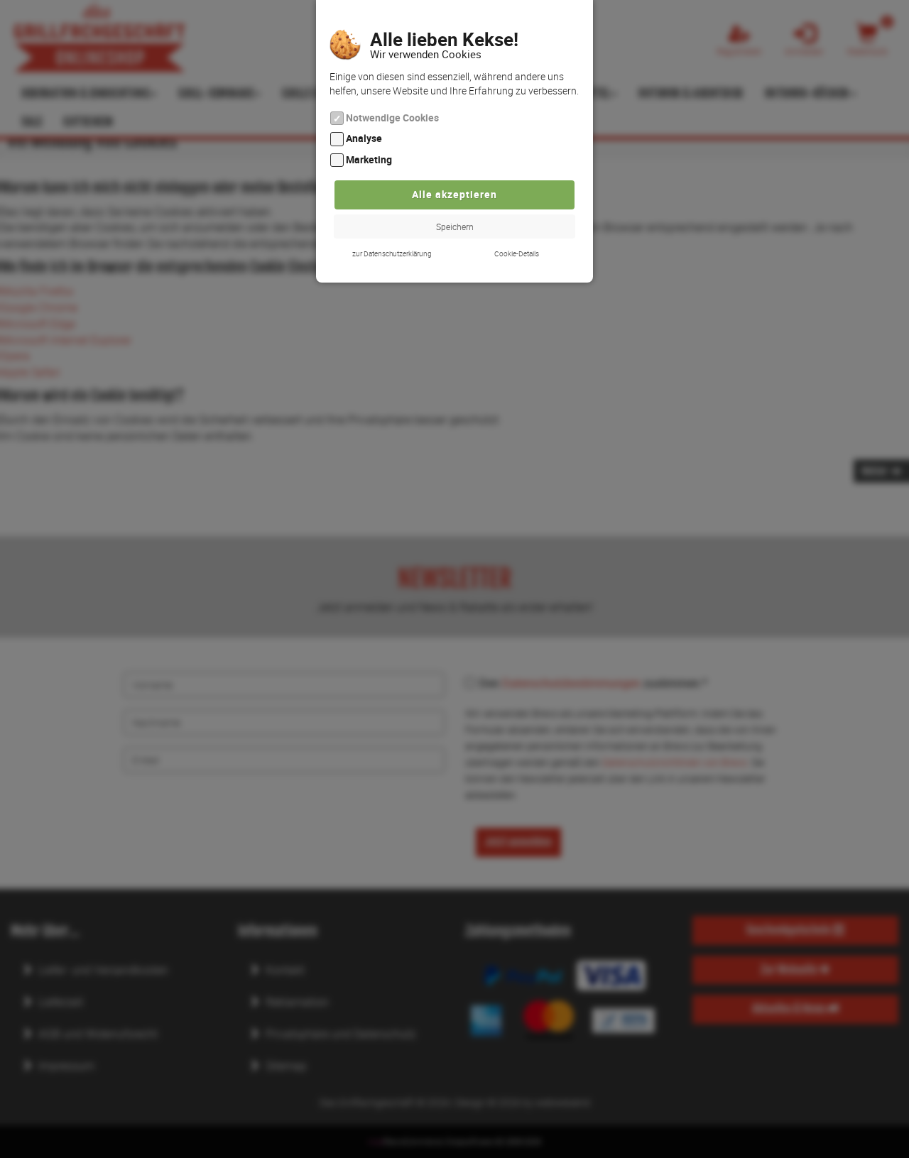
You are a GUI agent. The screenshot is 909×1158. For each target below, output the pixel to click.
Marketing (369, 159)
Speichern (455, 226)
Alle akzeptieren (454, 194)
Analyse (364, 139)
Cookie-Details (516, 253)
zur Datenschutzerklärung (392, 253)
